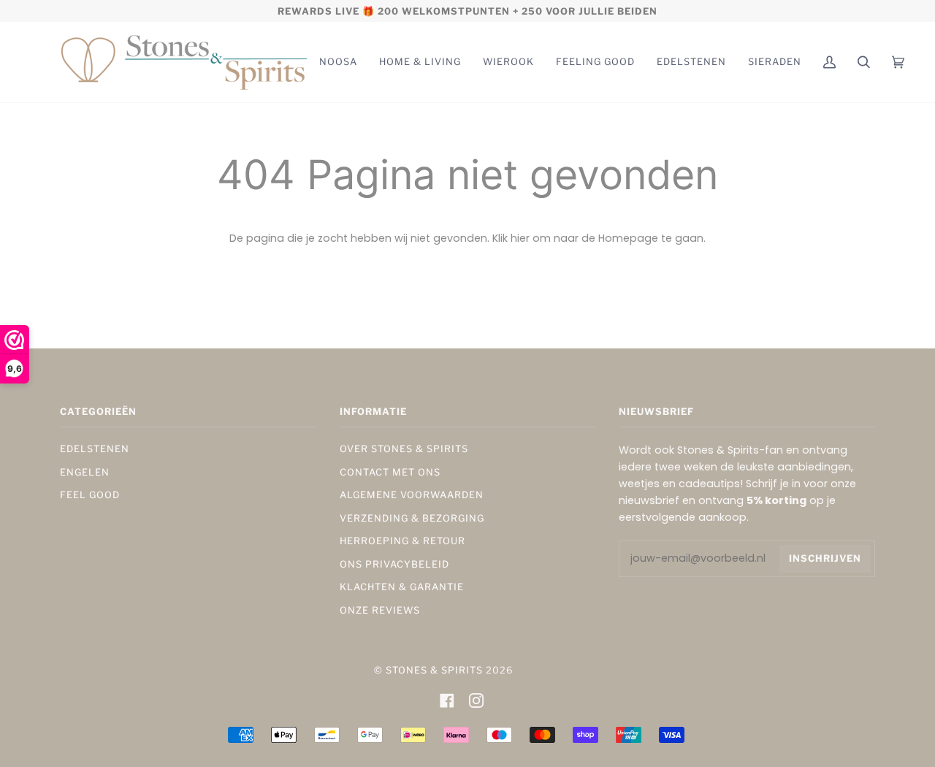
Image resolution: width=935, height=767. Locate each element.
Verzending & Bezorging (412, 518)
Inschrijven (825, 558)
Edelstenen (94, 448)
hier (520, 238)
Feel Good (90, 494)
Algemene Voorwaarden (412, 494)
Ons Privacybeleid (394, 564)
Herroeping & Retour (402, 540)
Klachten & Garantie (402, 586)
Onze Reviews (380, 610)
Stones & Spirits (434, 670)
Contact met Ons (390, 472)
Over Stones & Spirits (404, 448)
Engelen (85, 472)
